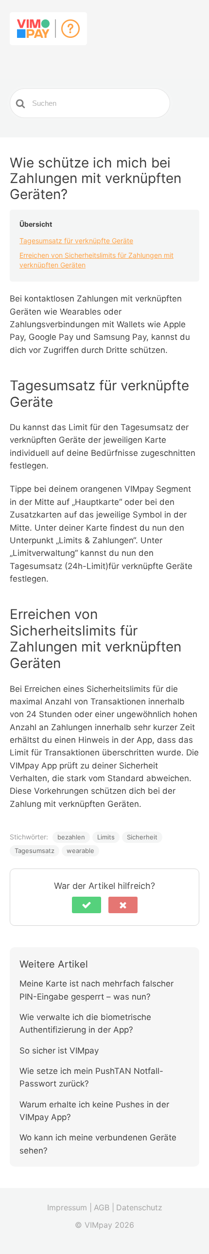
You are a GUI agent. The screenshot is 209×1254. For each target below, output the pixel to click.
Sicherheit (142, 837)
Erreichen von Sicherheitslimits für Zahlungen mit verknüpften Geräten (96, 260)
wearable (80, 850)
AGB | (104, 1207)
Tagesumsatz (34, 850)
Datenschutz (139, 1207)
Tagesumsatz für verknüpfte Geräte (76, 240)
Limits (106, 837)
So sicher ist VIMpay (59, 1050)
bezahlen (71, 837)
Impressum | (69, 1207)
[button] (86, 905)
